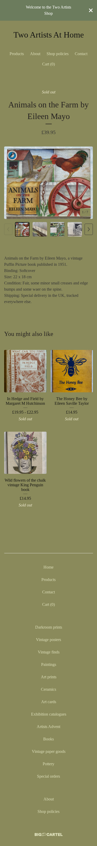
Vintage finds (48, 652)
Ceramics (48, 689)
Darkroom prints (48, 627)
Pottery (48, 764)
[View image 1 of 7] (22, 229)
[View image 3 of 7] (57, 229)
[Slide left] (8, 229)
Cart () (48, 64)
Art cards (48, 702)
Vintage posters (48, 639)
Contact (81, 54)
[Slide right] (89, 229)
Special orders (48, 776)
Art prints (48, 677)
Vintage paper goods (48, 751)
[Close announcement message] (91, 10)
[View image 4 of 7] (75, 229)
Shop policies (58, 54)
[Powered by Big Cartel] (49, 834)
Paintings (48, 664)
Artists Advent (48, 726)
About (35, 54)
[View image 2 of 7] (40, 229)
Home (48, 567)
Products (17, 54)
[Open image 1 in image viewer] (48, 182)
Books (48, 739)
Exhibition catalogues (48, 714)
